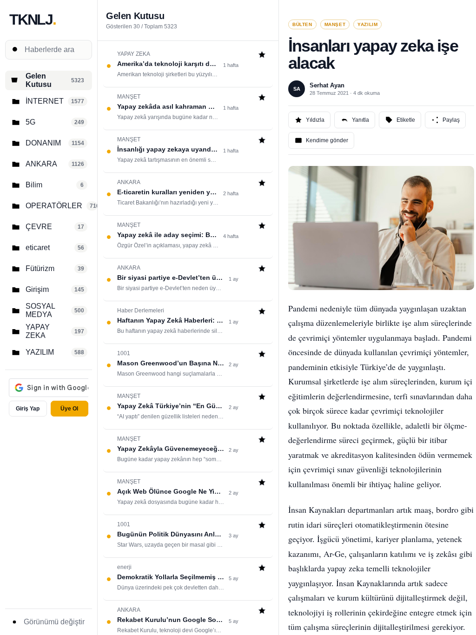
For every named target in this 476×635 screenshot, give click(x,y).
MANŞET (335, 24)
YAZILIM (367, 24)
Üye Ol (69, 408)
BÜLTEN (302, 24)
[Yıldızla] (262, 55)
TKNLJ (32, 19)
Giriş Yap (28, 408)
